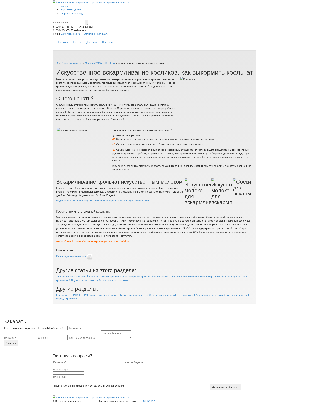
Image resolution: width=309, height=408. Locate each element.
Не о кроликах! (185, 295)
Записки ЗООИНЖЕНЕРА (100, 63)
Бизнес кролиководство (133, 295)
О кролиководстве (70, 9)
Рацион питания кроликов (105, 276)
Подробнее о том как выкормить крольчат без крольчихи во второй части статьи (103, 200)
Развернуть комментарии (71, 256)
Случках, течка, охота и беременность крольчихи (99, 280)
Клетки (77, 42)
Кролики (63, 42)
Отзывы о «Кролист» (96, 33)
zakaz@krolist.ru (70, 33)
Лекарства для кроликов (209, 295)
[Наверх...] (1, 406)
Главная (64, 6)
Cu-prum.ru (149, 401)
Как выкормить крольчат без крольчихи (145, 276)
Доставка (91, 42)
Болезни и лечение (236, 295)
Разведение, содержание (103, 295)
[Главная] (57, 63)
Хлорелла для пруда (72, 13)
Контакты (107, 42)
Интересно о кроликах (161, 295)
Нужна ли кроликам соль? (72, 276)
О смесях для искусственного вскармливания (197, 276)
